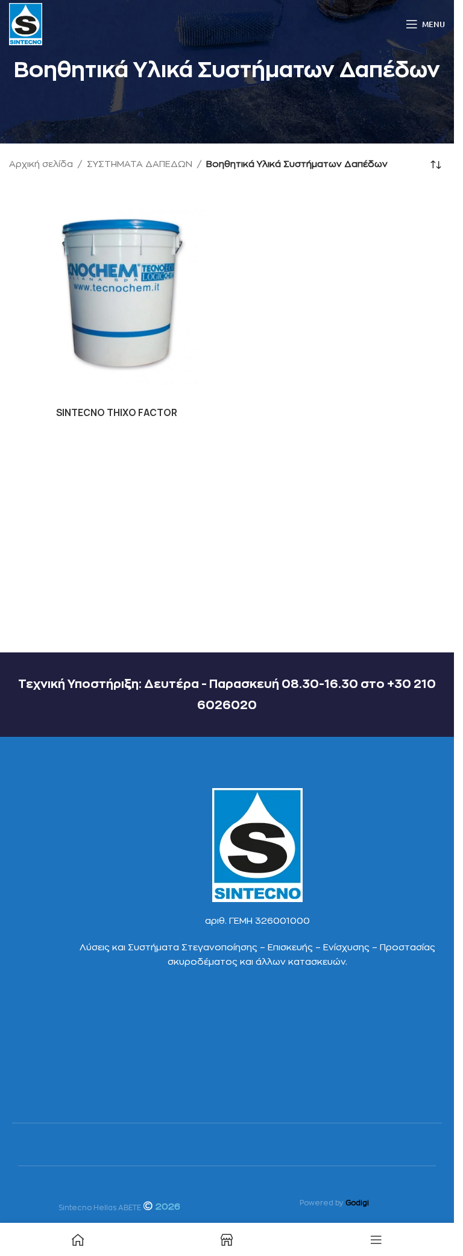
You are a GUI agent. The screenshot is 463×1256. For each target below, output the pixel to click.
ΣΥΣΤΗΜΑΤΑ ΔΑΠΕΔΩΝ (139, 164)
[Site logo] (25, 23)
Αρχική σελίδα (41, 164)
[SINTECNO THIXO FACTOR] (116, 293)
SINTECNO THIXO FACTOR (116, 412)
